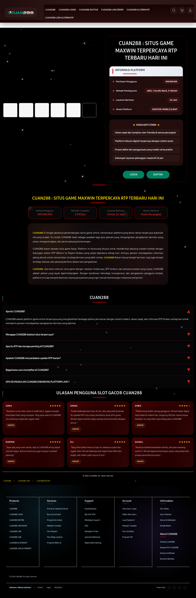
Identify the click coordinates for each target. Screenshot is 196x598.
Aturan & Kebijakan (168, 520)
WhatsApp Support (92, 520)
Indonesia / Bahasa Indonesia (20, 587)
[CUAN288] (21, 12)
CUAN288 (13, 509)
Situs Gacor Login (129, 509)
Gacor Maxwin (166, 514)
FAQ (86, 526)
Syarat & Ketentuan (92, 537)
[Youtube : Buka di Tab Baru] (185, 587)
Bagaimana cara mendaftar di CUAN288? (98, 370)
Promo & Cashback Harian (57, 509)
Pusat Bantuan (90, 509)
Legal (49, 587)
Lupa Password (128, 520)
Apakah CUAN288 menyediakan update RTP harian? (98, 358)
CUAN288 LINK (15, 531)
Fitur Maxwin (52, 531)
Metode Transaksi (54, 526)
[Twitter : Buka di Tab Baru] (174, 587)
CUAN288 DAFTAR (16, 520)
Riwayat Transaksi (129, 526)
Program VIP (127, 537)
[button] (182, 10)
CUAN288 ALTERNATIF (18, 543)
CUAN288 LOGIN (16, 514)
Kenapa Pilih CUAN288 (169, 547)
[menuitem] (50, 10)
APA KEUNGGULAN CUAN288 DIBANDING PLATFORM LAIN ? (98, 381)
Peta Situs (58, 587)
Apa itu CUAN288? (98, 311)
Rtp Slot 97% (90, 514)
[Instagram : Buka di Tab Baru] (179, 587)
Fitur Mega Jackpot (54, 537)
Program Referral (54, 543)
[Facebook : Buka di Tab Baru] (169, 587)
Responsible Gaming (93, 543)
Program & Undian (54, 520)
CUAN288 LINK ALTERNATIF (20, 548)
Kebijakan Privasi (91, 531)
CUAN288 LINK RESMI (18, 526)
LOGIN (133, 174)
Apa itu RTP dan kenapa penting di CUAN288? (98, 346)
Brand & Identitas (167, 559)
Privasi (40, 587)
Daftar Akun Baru (129, 514)
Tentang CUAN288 (167, 542)
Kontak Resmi (165, 526)
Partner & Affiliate (167, 553)
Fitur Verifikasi (128, 531)
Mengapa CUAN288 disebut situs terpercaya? (98, 334)
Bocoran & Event (54, 514)
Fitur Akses (164, 509)
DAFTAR (158, 174)
